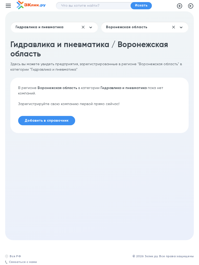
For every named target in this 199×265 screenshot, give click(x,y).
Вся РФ (15, 256)
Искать (141, 5)
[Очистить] (83, 27)
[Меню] (8, 6)
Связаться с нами (23, 262)
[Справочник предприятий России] (31, 8)
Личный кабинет (191, 6)
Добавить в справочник (179, 6)
